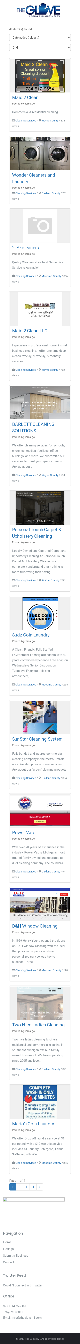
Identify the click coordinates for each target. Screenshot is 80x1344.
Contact (8, 1262)
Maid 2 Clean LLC (29, 331)
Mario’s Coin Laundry (33, 1124)
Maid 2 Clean (25, 97)
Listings (8, 1249)
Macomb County (51, 276)
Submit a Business (15, 1255)
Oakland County (51, 193)
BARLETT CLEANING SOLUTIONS (33, 427)
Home (7, 1242)
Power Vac (23, 832)
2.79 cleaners (25, 248)
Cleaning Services (25, 120)
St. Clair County (50, 580)
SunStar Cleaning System (37, 739)
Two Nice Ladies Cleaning (38, 1025)
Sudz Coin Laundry (30, 635)
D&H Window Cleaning (35, 926)
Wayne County (50, 120)
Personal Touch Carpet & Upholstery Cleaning (36, 533)
